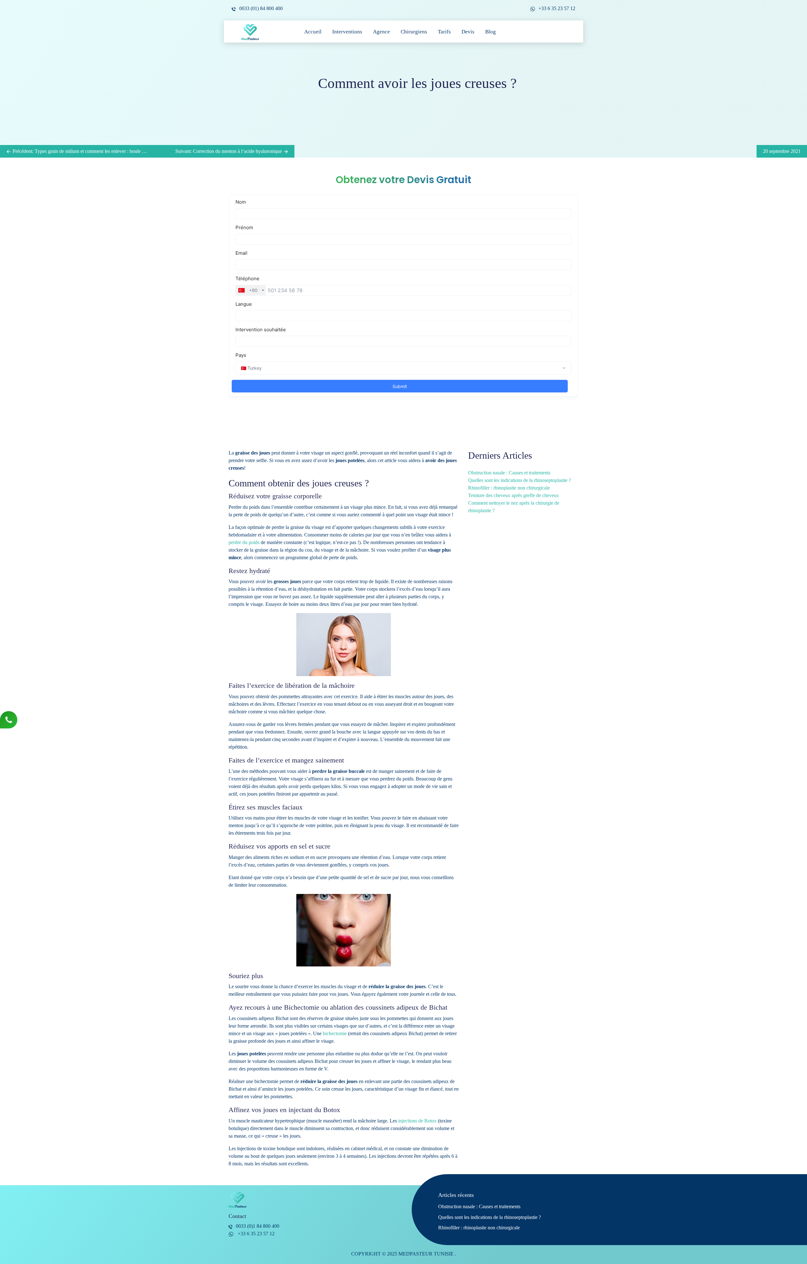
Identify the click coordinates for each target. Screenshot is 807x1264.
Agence (381, 32)
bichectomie (335, 1033)
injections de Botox (417, 1120)
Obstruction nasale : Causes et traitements (509, 472)
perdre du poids (244, 542)
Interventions (347, 32)
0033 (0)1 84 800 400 (257, 1226)
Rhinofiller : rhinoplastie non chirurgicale (509, 487)
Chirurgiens (414, 32)
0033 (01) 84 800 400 (261, 8)
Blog (490, 32)
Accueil (313, 32)
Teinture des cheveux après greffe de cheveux (513, 495)
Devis (468, 32)
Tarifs (444, 32)
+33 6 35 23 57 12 (556, 8)
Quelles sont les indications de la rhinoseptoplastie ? (519, 480)
